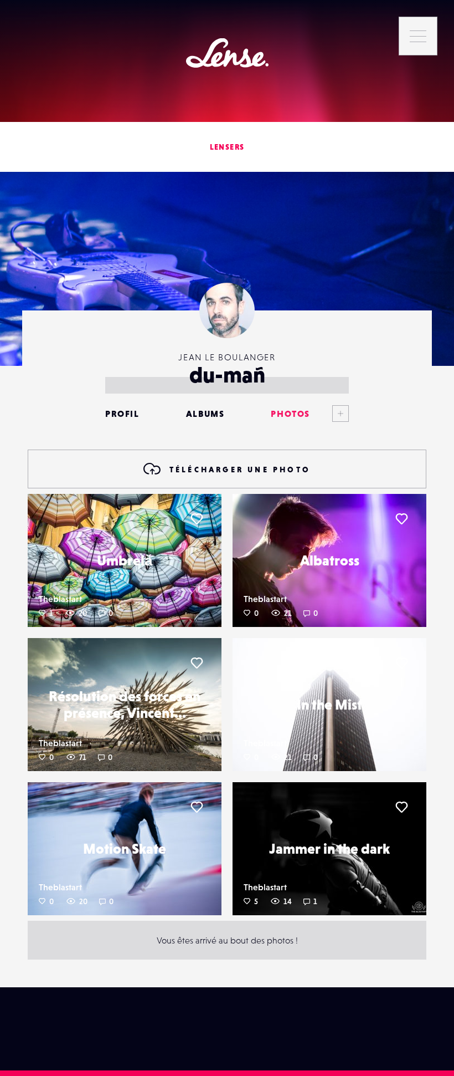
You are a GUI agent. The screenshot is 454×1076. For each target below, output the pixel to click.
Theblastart (60, 599)
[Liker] (196, 518)
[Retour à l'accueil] (227, 53)
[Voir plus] (329, 413)
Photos (290, 414)
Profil (122, 414)
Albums (205, 414)
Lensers (227, 146)
